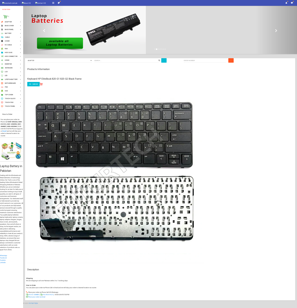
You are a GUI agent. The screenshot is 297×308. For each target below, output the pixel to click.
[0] (8, 16)
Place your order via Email (36, 297)
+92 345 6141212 (48, 294)
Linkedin (3, 262)
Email (4, 131)
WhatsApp (3, 255)
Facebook (3, 258)
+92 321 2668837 (34, 294)
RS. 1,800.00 (33, 84)
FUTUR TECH (33, 303)
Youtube (3, 260)
